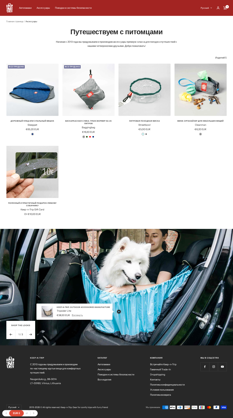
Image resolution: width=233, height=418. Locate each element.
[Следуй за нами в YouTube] (222, 366)
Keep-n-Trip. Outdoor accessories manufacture (83, 307)
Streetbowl (144, 124)
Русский (205, 7)
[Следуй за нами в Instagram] (213, 366)
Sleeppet (32, 124)
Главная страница (14, 21)
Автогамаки (25, 7)
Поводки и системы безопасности (73, 7)
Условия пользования (162, 389)
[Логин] (218, 7)
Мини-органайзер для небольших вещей (200, 121)
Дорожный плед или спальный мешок (32, 121)
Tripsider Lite (64, 310)
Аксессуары (43, 7)
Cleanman (200, 124)
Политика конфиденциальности (167, 384)
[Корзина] (225, 8)
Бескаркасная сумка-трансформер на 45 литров (88, 122)
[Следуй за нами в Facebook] (205, 366)
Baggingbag (88, 127)
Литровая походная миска (144, 121)
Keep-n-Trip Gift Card (32, 209)
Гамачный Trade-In (160, 369)
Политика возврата (160, 394)
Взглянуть (77, 315)
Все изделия (104, 379)
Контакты (155, 379)
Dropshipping (157, 374)
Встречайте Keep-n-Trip (163, 364)
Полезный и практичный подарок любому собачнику (32, 204)
